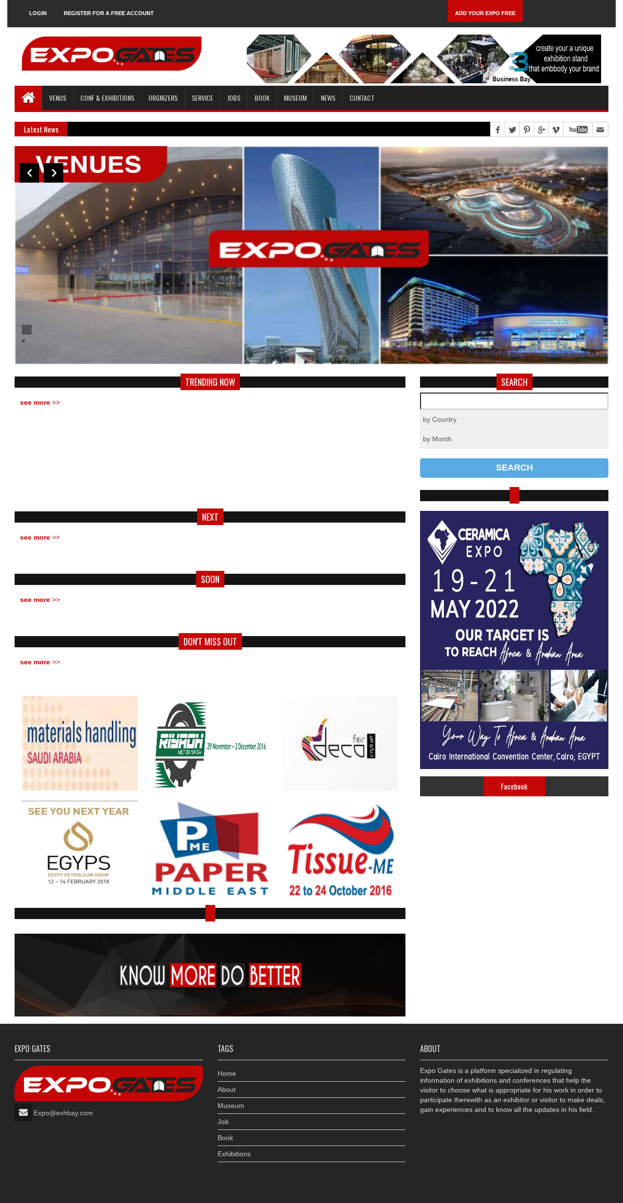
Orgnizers (163, 98)
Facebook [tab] (514, 786)
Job (223, 1122)
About (227, 1089)
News (328, 98)
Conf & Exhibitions (107, 98)
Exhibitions (234, 1154)
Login (38, 13)
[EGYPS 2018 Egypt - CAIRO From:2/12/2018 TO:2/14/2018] (80, 848)
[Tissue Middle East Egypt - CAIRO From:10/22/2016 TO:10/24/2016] (341, 848)
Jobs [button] (233, 98)
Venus (57, 98)
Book (225, 1138)
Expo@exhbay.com (63, 1113)
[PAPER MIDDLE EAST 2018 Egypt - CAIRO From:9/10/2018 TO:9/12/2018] (210, 848)
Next (53, 173)
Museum (295, 98)
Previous (29, 173)
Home (227, 1073)
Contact (361, 98)
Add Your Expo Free (485, 13)
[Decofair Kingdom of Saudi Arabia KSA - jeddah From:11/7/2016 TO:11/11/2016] (341, 743)
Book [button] (262, 98)
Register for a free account (109, 13)
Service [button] (202, 98)
